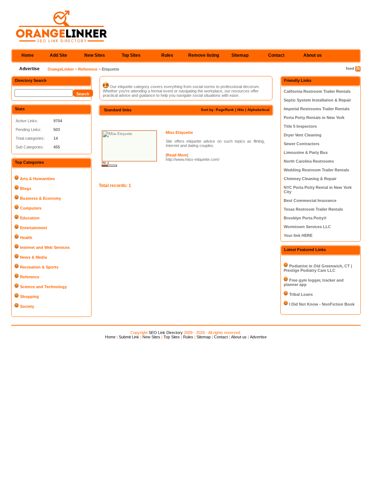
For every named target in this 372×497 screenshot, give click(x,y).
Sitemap (239, 55)
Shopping (29, 296)
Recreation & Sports (39, 267)
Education (30, 218)
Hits (240, 110)
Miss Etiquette (179, 132)
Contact (276, 55)
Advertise (29, 68)
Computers (30, 208)
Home (27, 55)
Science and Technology (43, 287)
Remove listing (203, 55)
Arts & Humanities (37, 178)
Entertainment (33, 228)
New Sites (94, 55)
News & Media (33, 257)
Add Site (58, 55)
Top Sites (131, 55)
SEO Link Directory (166, 332)
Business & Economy (40, 198)
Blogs (25, 188)
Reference (87, 69)
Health (26, 237)
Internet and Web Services (45, 247)
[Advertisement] (184, 122)
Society (27, 306)
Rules (167, 55)
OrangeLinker (61, 69)
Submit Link (129, 337)
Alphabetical (258, 110)
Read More (177, 155)
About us (312, 55)
